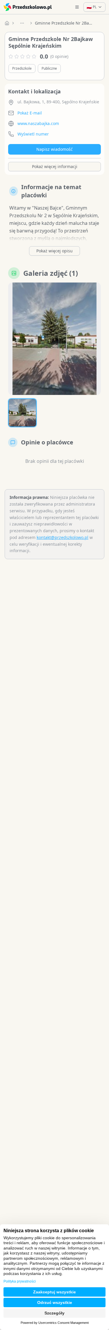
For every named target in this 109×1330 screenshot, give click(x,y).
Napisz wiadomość (54, 149)
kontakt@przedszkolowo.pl (62, 537)
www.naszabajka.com (38, 123)
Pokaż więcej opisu (54, 251)
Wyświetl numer (33, 134)
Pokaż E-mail (29, 113)
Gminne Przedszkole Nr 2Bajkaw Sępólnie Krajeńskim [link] (64, 23)
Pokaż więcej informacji (54, 166)
